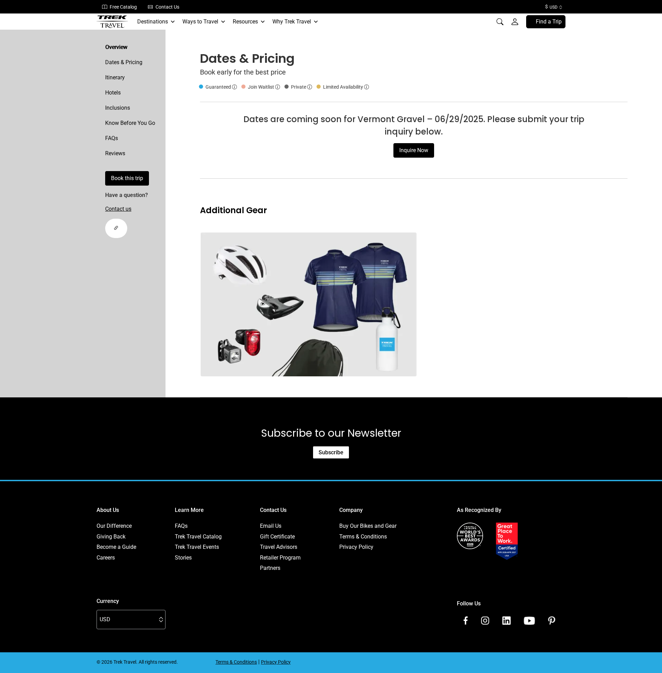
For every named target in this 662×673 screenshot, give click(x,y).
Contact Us (167, 7)
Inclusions (117, 108)
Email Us (270, 526)
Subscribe (331, 452)
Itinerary (115, 77)
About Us (108, 510)
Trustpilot (468, 568)
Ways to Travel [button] (200, 21)
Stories (183, 557)
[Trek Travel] (112, 22)
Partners (270, 568)
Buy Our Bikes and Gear (368, 526)
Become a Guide (116, 547)
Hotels (113, 92)
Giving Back (111, 536)
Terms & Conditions (363, 536)
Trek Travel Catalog (198, 536)
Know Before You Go (130, 123)
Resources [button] (245, 21)
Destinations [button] (152, 21)
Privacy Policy (356, 547)
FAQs (111, 138)
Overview (116, 47)
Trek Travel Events (197, 547)
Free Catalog (123, 7)
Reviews (115, 153)
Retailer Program (280, 557)
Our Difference (114, 526)
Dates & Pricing (123, 62)
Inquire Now (413, 150)
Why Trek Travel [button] (291, 21)
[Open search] (499, 22)
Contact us (118, 209)
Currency (108, 601)
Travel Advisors (278, 547)
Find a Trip (549, 21)
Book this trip (127, 178)
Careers (106, 557)
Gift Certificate (277, 536)
